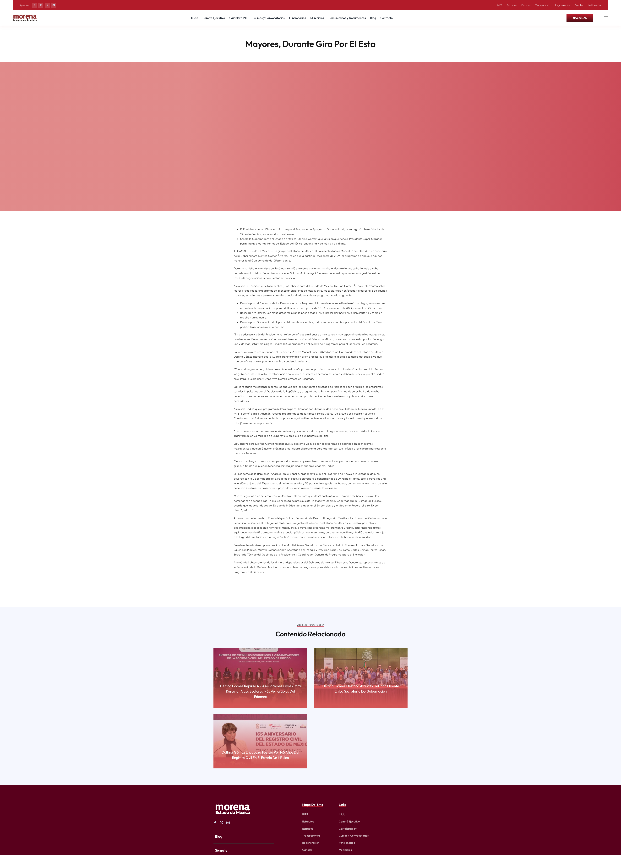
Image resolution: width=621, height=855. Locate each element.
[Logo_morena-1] (232, 802)
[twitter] (40, 5)
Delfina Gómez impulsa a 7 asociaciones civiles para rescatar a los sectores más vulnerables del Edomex (260, 691)
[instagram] (47, 5)
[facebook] (34, 5)
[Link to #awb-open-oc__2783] (605, 18)
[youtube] (53, 5)
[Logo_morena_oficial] (25, 15)
